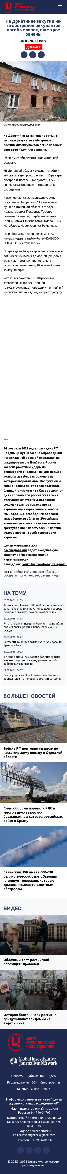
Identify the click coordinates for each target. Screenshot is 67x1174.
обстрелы (10, 575)
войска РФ (21, 571)
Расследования (18, 1082)
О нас (35, 1088)
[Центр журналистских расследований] (19, 7)
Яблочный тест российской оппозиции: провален (26, 962)
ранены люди (50, 575)
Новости (17, 1076)
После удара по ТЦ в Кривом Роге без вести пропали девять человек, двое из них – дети (32, 677)
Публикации (35, 1076)
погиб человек (29, 575)
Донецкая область (43, 571)
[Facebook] (24, 54)
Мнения (22, 1088)
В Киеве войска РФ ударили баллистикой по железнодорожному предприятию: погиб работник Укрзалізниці (31, 660)
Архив (45, 1088)
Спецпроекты (50, 1082)
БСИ (34, 1082)
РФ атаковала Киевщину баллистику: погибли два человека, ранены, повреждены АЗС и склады (33, 627)
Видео (12, 908)
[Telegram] (41, 54)
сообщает (23, 157)
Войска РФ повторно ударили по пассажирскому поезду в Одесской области (32, 752)
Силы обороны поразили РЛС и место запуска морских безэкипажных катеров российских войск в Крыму (33, 814)
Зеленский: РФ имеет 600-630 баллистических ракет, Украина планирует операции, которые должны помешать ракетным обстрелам (32, 609)
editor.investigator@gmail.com (34, 1135)
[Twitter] (32, 54)
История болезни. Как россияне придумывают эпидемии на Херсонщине (30, 1019)
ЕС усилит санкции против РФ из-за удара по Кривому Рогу (32, 643)
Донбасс (33, 47)
